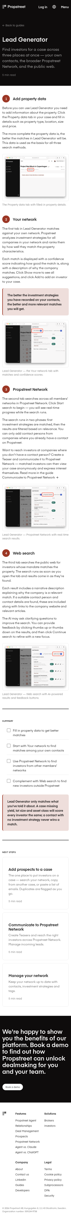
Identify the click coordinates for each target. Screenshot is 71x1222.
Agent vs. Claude (25, 1147)
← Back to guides (13, 25)
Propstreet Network (27, 1141)
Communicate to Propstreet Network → (30, 477)
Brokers (49, 1120)
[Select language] (54, 7)
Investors (49, 1126)
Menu (65, 7)
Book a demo (12, 1087)
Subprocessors (53, 1185)
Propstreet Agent (25, 1120)
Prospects (21, 1136)
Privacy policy (53, 1179)
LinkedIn (20, 1179)
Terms (48, 1169)
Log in (42, 7)
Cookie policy (53, 1174)
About (19, 1169)
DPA (47, 1190)
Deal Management (27, 1131)
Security (49, 1195)
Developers (22, 1190)
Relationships (23, 1126)
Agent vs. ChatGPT (27, 1152)
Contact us (22, 1174)
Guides (19, 1185)
